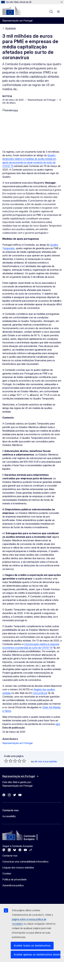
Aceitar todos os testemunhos (32, 945)
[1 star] (6, 761)
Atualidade (10, 28)
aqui (57, 724)
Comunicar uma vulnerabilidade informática (25, 861)
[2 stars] (8, 761)
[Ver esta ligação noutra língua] (54, 647)
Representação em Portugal (17, 743)
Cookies (6, 873)
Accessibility (9, 816)
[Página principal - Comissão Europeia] (11, 10)
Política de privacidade (14, 879)
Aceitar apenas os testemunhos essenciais (37, 954)
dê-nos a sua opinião (45, 761)
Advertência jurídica (13, 885)
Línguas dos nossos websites (18, 867)
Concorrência (40, 693)
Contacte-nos (9, 855)
